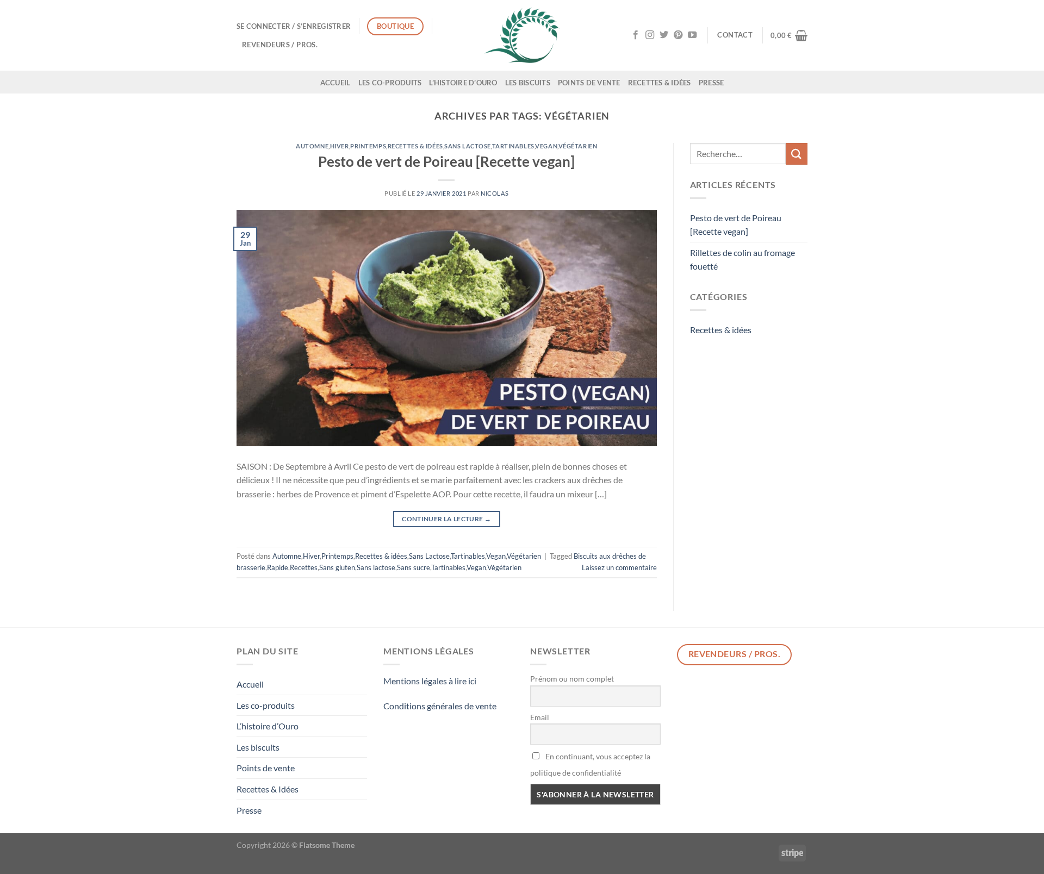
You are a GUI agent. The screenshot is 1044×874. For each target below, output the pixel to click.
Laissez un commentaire (619, 567)
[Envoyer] (796, 153)
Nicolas (494, 193)
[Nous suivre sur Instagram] (649, 35)
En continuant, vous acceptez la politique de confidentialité (590, 764)
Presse (711, 82)
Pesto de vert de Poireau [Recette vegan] (446, 161)
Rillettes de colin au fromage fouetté (742, 259)
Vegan (546, 145)
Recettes (304, 567)
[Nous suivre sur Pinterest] (678, 35)
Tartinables (513, 145)
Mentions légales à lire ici (429, 681)
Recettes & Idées (659, 82)
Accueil (335, 82)
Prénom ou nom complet (572, 678)
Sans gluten (337, 567)
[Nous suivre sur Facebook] (635, 35)
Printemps (368, 145)
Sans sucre (413, 567)
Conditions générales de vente (439, 706)
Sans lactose (376, 567)
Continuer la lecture (446, 519)
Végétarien (578, 145)
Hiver (339, 145)
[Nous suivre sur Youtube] (692, 35)
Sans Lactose (467, 145)
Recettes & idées (415, 145)
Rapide (277, 567)
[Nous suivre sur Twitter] (664, 35)
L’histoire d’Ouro (463, 82)
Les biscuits (527, 82)
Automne (312, 145)
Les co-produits (390, 82)
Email (539, 717)
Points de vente (589, 82)
